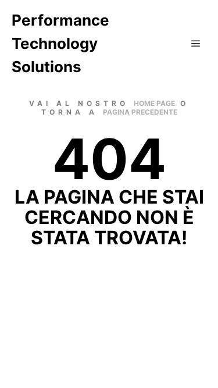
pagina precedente (140, 112)
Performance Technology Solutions (60, 43)
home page (154, 103)
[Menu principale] (195, 43)
